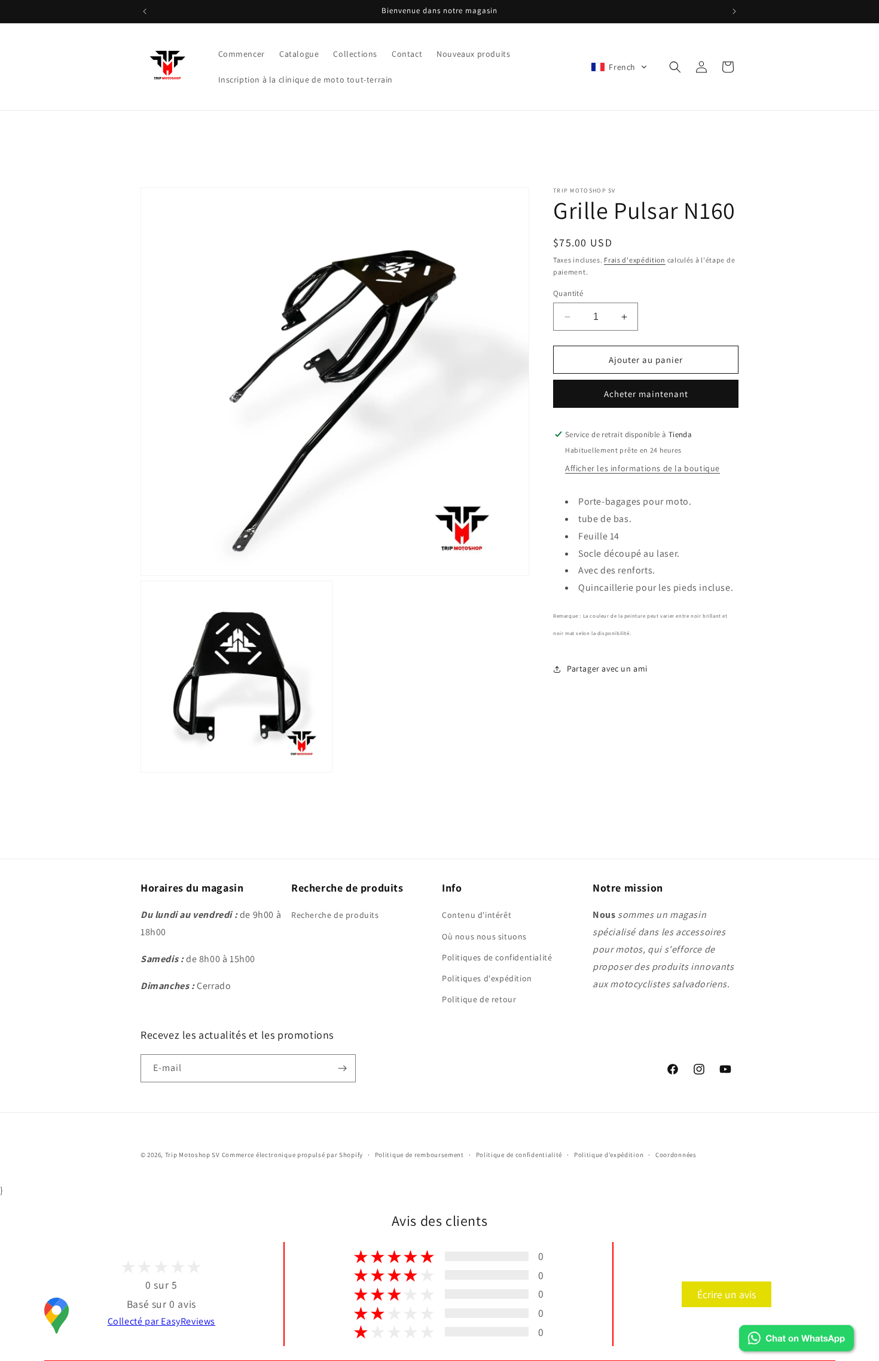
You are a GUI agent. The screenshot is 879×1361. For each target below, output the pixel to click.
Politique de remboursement (419, 1155)
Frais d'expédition (635, 259)
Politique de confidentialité (519, 1155)
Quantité (568, 293)
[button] (619, 67)
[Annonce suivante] (734, 11)
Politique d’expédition (608, 1155)
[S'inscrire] (342, 1068)
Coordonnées (676, 1155)
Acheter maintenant (646, 393)
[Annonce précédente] (145, 11)
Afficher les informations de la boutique (642, 468)
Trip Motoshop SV (192, 1155)
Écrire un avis (726, 1294)
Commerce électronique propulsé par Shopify (292, 1155)
